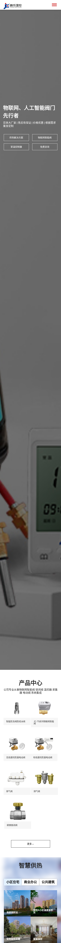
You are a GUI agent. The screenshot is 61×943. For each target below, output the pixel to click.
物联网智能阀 (45, 137)
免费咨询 (44, 147)
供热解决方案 (16, 137)
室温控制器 (16, 147)
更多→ (30, 844)
